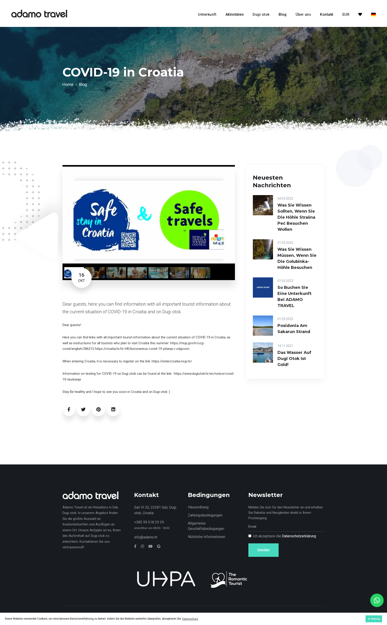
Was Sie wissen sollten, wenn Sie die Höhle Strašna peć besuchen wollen (296, 217)
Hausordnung (198, 507)
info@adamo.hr (145, 537)
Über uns (303, 14)
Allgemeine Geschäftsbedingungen (206, 526)
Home (67, 84)
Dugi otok (261, 14)
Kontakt (326, 14)
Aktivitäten (235, 14)
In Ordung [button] (374, 618)
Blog (283, 14)
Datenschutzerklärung (299, 536)
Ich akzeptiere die (284, 536)
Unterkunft (207, 14)
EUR (345, 14)
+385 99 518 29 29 (149, 522)
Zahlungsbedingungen (205, 515)
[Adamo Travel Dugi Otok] (39, 13)
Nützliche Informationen (206, 537)
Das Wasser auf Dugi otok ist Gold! (294, 358)
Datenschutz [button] (190, 619)
